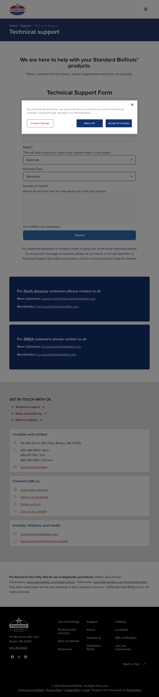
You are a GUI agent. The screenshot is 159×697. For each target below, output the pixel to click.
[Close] (132, 104)
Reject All (89, 123)
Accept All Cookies (118, 123)
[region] (79, 117)
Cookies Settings (40, 123)
